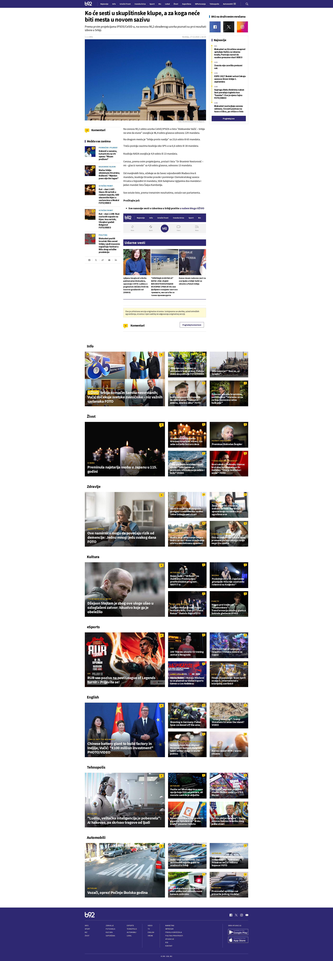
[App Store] (238, 940)
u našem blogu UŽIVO (192, 208)
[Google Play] (238, 932)
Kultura (109, 932)
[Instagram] (242, 26)
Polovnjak (175, 856)
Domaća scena (177, 674)
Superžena (110, 936)
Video (150, 925)
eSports (130, 925)
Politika (103, 235)
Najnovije (104, 4)
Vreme (150, 936)
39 (93, 167)
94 (93, 148)
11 (93, 211)
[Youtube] (247, 915)
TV (149, 929)
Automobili (131, 932)
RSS (166, 942)
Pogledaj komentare (191, 325)
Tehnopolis (132, 929)
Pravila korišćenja (173, 932)
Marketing (169, 925)
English (174, 718)
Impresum (169, 929)
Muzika (215, 575)
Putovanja (110, 929)
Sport (87, 929)
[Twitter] (228, 26)
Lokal (129, 936)
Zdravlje (110, 925)
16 (245, 804)
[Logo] (88, 4)
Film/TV (215, 601)
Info (86, 925)
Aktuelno (216, 502)
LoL (89, 673)
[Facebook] (215, 26)
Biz (86, 932)
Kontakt (168, 946)
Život (87, 936)
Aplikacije (169, 939)
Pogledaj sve (228, 118)
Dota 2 (215, 674)
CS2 (171, 648)
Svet (172, 364)
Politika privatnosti (174, 936)
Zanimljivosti (177, 885)
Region (215, 390)
